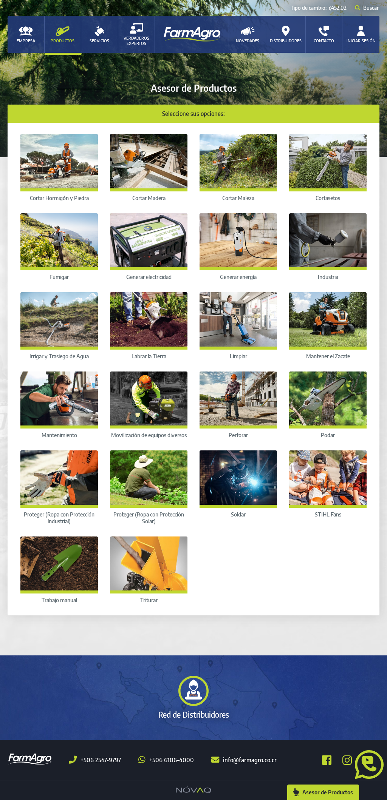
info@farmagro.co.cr (250, 760)
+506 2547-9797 (100, 760)
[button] (366, 763)
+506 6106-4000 (171, 760)
